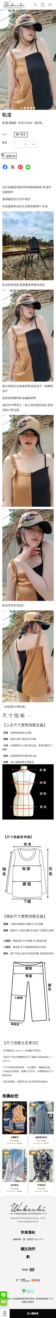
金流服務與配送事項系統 (23, 1298)
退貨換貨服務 (42, 1298)
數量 (4, 142)
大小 (4, 134)
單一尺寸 (21, 134)
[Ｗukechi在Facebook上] (28, 1258)
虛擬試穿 (10, 156)
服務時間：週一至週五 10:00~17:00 (28, 1239)
